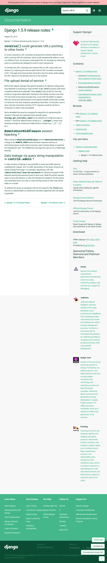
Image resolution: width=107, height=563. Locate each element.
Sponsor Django (82, 506)
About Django (10, 506)
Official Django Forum (83, 208)
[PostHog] (76, 431)
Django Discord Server (83, 198)
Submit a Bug (31, 514)
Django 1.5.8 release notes (52, 203)
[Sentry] (76, 271)
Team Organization (12, 517)
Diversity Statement (12, 533)
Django (12, 10)
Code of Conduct (11, 528)
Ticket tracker (79, 221)
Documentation (17, 20)
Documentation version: (93, 552)
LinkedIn (62, 526)
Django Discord (49, 510)
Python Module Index (84, 133)
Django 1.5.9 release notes (86, 71)
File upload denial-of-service (89, 83)
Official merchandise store (86, 514)
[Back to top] (102, 558)
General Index (81, 129)
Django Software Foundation (24, 555)
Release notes (84, 151)
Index (75, 181)
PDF (97, 240)
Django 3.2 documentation (86, 147)
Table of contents (83, 125)
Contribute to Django (34, 510)
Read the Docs (89, 245)
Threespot (75, 548)
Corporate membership (85, 510)
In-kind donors (45, 547)
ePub (75, 242)
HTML (92, 240)
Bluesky (62, 521)
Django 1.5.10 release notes (18, 203)
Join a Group (31, 506)
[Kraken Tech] (76, 362)
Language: (98, 546)
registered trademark (70, 555)
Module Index (85, 181)
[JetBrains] (76, 302)
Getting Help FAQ (50, 506)
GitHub (62, 506)
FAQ (75, 169)
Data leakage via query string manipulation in (90, 97)
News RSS (63, 530)
